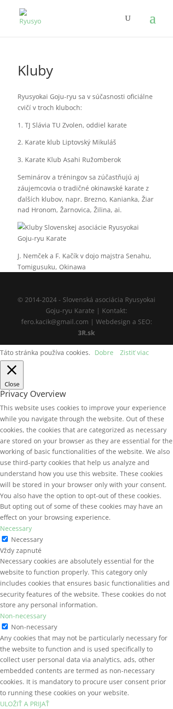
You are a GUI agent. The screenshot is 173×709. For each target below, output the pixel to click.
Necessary (27, 539)
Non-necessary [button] (23, 615)
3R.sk (86, 332)
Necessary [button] (16, 528)
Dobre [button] (104, 352)
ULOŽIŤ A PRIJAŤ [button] (24, 703)
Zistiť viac (134, 352)
